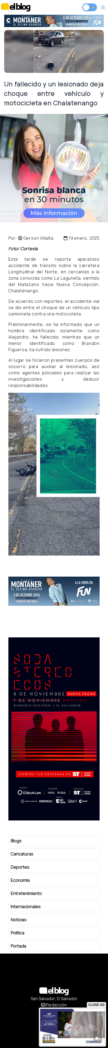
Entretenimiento (26, 893)
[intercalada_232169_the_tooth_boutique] (54, 168)
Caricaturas (22, 854)
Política (17, 933)
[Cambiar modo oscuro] (89, 7)
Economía (20, 880)
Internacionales (26, 906)
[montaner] (54, 591)
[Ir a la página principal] (15, 7)
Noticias (18, 920)
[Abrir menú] (103, 7)
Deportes (20, 867)
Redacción (56, 1005)
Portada (18, 946)
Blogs (16, 841)
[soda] (57, 21)
